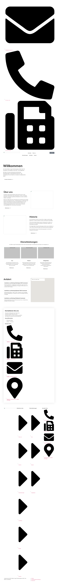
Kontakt (35, 155)
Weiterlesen (11, 267)
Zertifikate (31, 155)
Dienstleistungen (25, 155)
